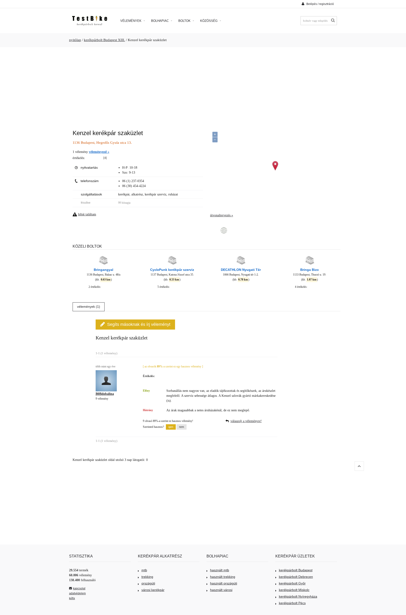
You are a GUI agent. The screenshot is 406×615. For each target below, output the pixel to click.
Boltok (184, 21)
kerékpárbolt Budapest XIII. (104, 40)
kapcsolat (79, 588)
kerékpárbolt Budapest (295, 570)
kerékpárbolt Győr (292, 583)
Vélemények (131, 21)
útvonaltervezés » (221, 215)
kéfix (72, 598)
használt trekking (222, 577)
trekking (147, 577)
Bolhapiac (160, 21)
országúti (148, 583)
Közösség (209, 21)
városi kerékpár (152, 590)
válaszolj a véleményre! (246, 421)
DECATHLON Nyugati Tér (241, 270)
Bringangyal (103, 270)
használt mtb (219, 570)
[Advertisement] (203, 86)
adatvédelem (77, 593)
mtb (144, 570)
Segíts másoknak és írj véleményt (138, 324)
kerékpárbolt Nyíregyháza (298, 596)
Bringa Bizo (309, 270)
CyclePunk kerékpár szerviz (172, 270)
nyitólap (75, 40)
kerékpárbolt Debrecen (296, 577)
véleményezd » (99, 152)
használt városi (221, 590)
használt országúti (223, 583)
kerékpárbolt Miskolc (294, 590)
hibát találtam (87, 214)
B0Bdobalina (105, 394)
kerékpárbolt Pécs (292, 603)
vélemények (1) (88, 306)
